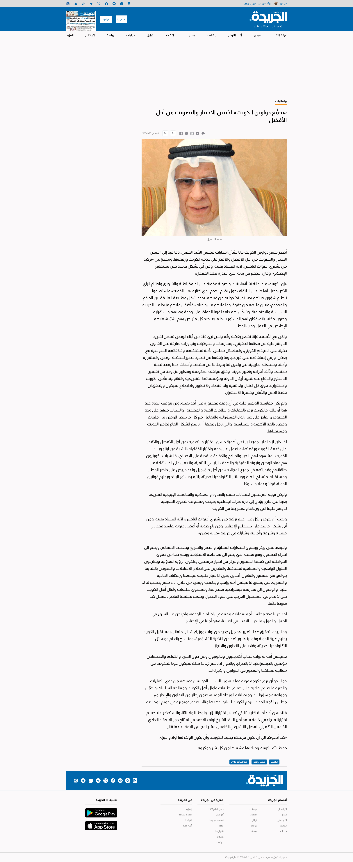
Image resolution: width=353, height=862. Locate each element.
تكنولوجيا (219, 831)
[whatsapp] (68, 4)
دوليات (130, 35)
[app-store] (101, 823)
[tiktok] (83, 4)
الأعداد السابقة (185, 814)
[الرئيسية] (268, 16)
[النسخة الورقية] (81, 19)
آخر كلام (90, 35)
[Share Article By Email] (197, 133)
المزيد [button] (70, 35)
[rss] (129, 4)
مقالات (211, 35)
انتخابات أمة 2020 (239, 762)
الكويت (274, 762)
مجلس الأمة (259, 762)
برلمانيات (253, 809)
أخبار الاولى (282, 820)
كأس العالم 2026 (216, 809)
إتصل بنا (188, 809)
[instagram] (121, 4)
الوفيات (220, 842)
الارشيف (106, 19)
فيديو (257, 35)
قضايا (221, 825)
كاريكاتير (220, 836)
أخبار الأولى (235, 35)
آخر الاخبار (282, 809)
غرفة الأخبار (279, 35)
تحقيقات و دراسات (215, 820)
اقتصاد (169, 35)
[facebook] (106, 4)
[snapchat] (75, 4)
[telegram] (91, 4)
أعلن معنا (187, 825)
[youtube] (114, 4)
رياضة (110, 35)
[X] (98, 4)
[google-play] (101, 811)
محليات (190, 35)
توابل (150, 35)
